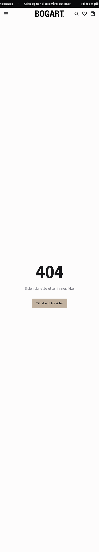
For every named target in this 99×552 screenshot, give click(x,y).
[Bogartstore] (49, 13)
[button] (92, 13)
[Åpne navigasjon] (6, 13)
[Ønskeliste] (84, 13)
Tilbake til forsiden (49, 303)
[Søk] (76, 13)
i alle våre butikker (46, 3)
